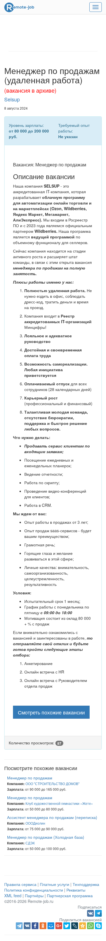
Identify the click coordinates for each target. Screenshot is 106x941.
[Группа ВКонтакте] (91, 912)
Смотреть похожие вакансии (51, 712)
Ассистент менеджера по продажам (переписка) (52, 817)
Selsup (12, 99)
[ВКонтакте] (27, 925)
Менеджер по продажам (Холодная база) (45, 837)
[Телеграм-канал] (98, 912)
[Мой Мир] (50, 925)
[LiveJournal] (74, 925)
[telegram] (19, 925)
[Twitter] (66, 925)
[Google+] (58, 925)
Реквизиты (75, 890)
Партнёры (34, 895)
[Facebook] (35, 925)
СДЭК (30, 842)
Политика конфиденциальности (33, 890)
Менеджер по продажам (29, 778)
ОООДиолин (35, 823)
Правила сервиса (20, 884)
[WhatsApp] (90, 925)
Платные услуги (54, 884)
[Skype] (98, 925)
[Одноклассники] (43, 925)
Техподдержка (86, 884)
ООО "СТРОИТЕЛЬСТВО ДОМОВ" (52, 783)
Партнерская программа (70, 895)
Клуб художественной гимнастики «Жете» (59, 803)
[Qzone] (82, 925)
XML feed (12, 895)
